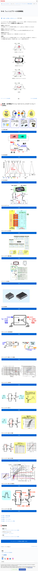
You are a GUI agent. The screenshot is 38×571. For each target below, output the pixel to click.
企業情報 (5, 554)
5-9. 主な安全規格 (34, 98)
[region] (19, 567)
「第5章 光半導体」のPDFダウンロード (9, 18)
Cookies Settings (14, 569)
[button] (37, 1)
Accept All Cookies (22, 569)
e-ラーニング (18, 3)
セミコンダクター (7, 3)
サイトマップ (35, 546)
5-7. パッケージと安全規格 (5, 98)
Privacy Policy (30, 567)
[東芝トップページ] (3, 1)
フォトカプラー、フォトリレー (8, 533)
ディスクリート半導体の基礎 (27, 3)
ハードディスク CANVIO (7, 552)
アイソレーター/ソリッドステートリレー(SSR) (10, 530)
